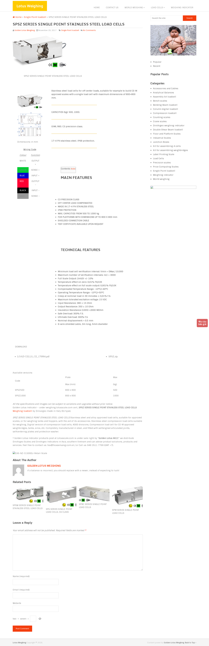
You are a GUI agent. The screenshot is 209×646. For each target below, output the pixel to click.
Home (97, 7)
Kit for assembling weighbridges (170, 150)
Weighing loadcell (22, 411)
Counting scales (161, 117)
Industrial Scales (162, 137)
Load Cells (157, 7)
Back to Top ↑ (190, 642)
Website (17, 603)
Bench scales (160, 100)
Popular (157, 62)
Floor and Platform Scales (167, 133)
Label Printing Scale (163, 154)
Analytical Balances (163, 92)
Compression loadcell (165, 113)
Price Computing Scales (166, 166)
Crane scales (160, 121)
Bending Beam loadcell (165, 105)
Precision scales (162, 162)
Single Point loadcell (35, 17)
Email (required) (21, 589)
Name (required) (21, 576)
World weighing (134, 7)
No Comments (89, 30)
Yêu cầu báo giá (202, 323)
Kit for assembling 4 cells (167, 146)
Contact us (112, 7)
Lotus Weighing (30, 6)
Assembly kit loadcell (164, 96)
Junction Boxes (161, 142)
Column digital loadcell (165, 109)
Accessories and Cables (165, 88)
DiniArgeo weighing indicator (168, 125)
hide (73, 169)
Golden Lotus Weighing (25, 30)
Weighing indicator (182, 7)
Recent (156, 66)
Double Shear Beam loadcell (168, 129)
